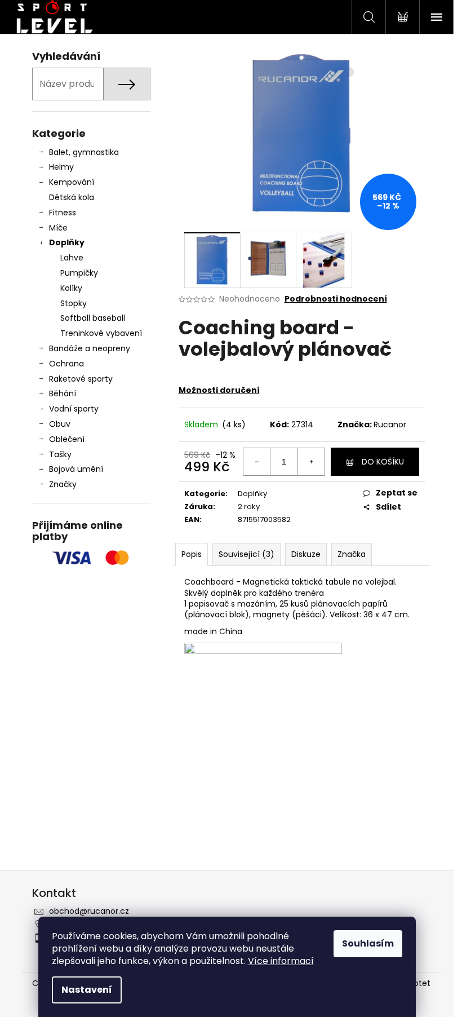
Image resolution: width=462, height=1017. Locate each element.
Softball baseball (92, 318)
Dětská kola (71, 197)
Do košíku (383, 461)
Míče (58, 227)
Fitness (62, 212)
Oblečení (67, 439)
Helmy (61, 167)
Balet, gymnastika (84, 152)
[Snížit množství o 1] (256, 461)
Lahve (71, 257)
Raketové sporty (81, 378)
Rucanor (390, 424)
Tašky (60, 454)
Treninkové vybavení (101, 333)
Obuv (59, 424)
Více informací (281, 960)
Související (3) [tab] (246, 554)
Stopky (73, 303)
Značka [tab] (351, 554)
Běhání (62, 393)
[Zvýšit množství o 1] (311, 461)
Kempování (71, 182)
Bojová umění (76, 469)
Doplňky (67, 242)
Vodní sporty (74, 408)
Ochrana (66, 363)
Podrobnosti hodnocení (336, 299)
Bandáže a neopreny (89, 348)
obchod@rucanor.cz (89, 911)
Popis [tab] (191, 554)
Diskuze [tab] (306, 554)
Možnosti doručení (219, 390)
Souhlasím (368, 943)
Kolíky (71, 288)
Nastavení (86, 989)
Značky (63, 484)
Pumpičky (79, 272)
